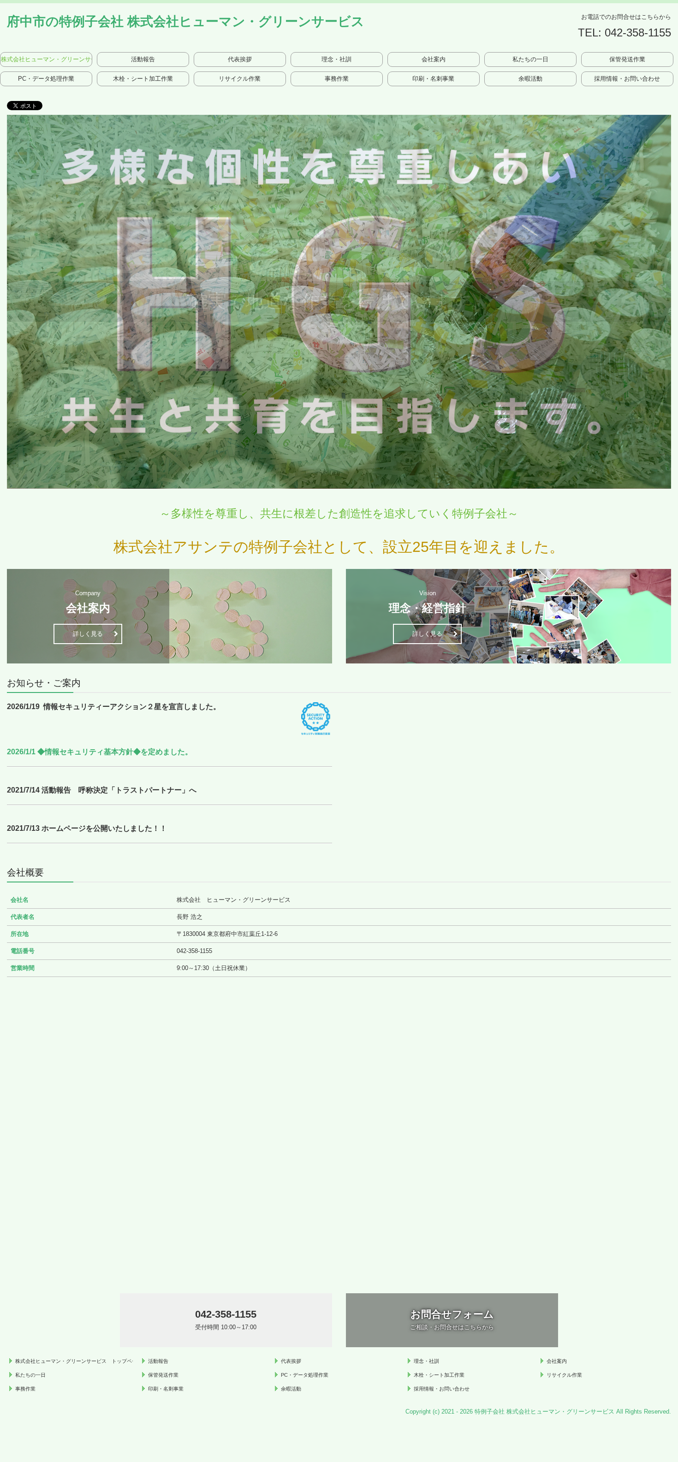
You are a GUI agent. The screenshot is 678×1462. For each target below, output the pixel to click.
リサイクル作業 (240, 78)
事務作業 (337, 78)
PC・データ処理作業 (46, 78)
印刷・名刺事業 (433, 78)
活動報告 (143, 59)
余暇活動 (530, 78)
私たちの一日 (530, 59)
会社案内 (434, 59)
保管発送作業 (627, 59)
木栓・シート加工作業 (143, 78)
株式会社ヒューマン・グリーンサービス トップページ (46, 59)
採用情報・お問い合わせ (627, 78)
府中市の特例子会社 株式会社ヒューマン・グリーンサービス (185, 21)
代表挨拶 (240, 59)
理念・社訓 (336, 59)
